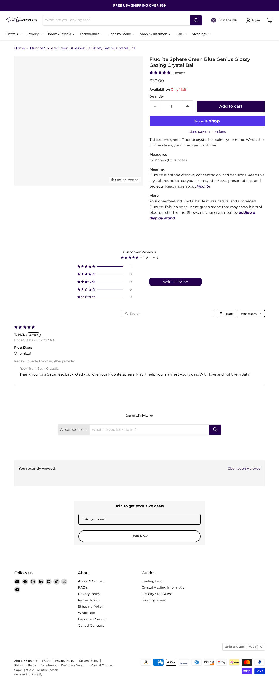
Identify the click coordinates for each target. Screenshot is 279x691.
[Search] (196, 20)
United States (241, 647)
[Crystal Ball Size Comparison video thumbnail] (123, 216)
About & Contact (91, 581)
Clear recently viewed (244, 468)
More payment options (207, 131)
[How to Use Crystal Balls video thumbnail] (25, 235)
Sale (180, 34)
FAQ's (83, 587)
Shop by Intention (154, 34)
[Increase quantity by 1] (187, 106)
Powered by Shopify (28, 674)
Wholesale (86, 613)
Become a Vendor (92, 619)
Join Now (139, 536)
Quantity (157, 96)
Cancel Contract (91, 625)
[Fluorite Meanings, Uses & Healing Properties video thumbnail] (99, 216)
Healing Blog (152, 581)
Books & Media (60, 34)
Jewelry (33, 34)
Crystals (12, 34)
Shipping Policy (90, 606)
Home (19, 48)
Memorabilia (90, 34)
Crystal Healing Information (164, 587)
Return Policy (89, 600)
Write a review (175, 282)
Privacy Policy (89, 594)
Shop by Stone (120, 34)
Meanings (200, 34)
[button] (160, 72)
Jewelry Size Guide (157, 594)
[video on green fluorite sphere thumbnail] (62, 198)
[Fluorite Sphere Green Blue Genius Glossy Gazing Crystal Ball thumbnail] (22, 198)
